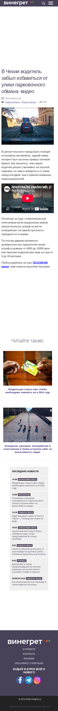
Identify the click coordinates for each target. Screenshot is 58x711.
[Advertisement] (29, 39)
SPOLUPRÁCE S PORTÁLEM (29, 663)
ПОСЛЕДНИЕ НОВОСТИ (25, 471)
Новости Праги (26, 512)
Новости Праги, (13, 102)
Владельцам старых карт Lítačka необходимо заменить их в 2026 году (27, 391)
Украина (22, 561)
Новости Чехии (29, 102)
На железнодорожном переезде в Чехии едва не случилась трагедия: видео (29, 584)
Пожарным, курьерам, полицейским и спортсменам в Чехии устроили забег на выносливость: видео (27, 449)
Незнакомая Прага (27, 479)
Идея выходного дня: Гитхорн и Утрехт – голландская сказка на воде (28, 518)
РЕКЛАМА (29, 658)
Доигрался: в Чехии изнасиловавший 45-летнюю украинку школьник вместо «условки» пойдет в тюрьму (26, 568)
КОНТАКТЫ (29, 653)
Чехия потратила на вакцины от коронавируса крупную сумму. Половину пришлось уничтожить (29, 551)
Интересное (24, 495)
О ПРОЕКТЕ (29, 649)
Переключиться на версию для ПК (30, 706)
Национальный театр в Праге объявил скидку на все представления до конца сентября (27, 535)
